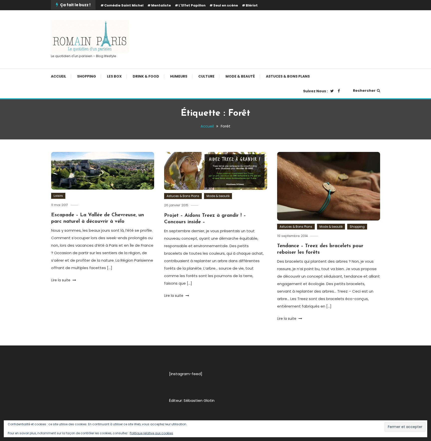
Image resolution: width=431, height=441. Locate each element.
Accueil (58, 76)
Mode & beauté (240, 76)
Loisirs (58, 196)
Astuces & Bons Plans (288, 76)
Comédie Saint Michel (123, 5)
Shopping (86, 76)
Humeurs (178, 76)
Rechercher (364, 90)
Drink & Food (146, 76)
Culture (206, 76)
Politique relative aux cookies (151, 433)
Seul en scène (225, 5)
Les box (114, 76)
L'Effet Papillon (192, 5)
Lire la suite (61, 280)
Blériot (252, 5)
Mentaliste (161, 5)
